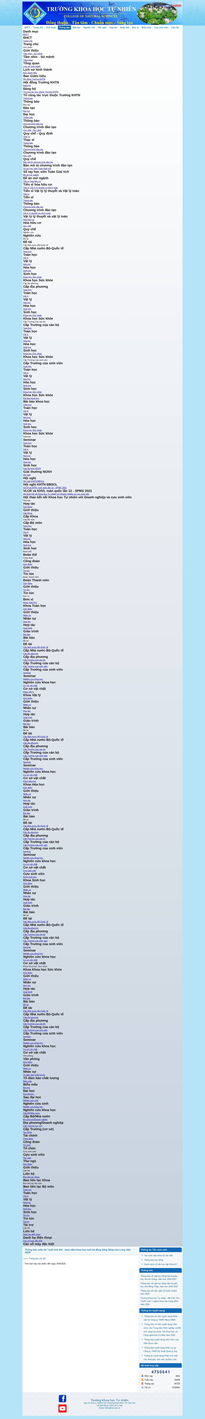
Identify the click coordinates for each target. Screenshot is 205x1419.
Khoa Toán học (30, 602)
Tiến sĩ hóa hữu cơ (32, 181)
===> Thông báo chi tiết (34, 1258)
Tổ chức (27, 1145)
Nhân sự (27, 979)
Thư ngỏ (27, 1158)
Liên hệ (175, 27)
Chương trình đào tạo (33, 124)
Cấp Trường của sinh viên (35, 666)
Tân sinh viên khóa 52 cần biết (158, 1255)
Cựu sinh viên (161, 27)
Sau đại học (28, 1094)
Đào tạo (76, 27)
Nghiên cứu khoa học (33, 679)
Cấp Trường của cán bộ (34, 660)
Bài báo (26, 998)
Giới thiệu (27, 973)
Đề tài (26, 1004)
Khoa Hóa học (29, 781)
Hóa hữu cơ (28, 219)
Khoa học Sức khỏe (32, 277)
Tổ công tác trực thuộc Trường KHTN (40, 92)
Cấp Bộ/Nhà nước (31, 1113)
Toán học (27, 251)
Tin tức (26, 570)
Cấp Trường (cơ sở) (32, 1126)
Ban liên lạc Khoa (31, 1177)
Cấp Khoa (27, 513)
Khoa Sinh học (30, 877)
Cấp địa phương (30, 653)
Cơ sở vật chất (30, 1049)
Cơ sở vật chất (30, 685)
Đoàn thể (124, 27)
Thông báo (64, 27)
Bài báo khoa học (31, 398)
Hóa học (27, 264)
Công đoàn (28, 1139)
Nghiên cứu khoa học (33, 1043)
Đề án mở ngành (31, 175)
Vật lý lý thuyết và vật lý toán (36, 213)
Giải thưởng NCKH (32, 468)
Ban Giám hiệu (30, 73)
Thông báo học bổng (153, 1260)
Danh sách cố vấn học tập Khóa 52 (160, 1264)
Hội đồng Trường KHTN (34, 79)
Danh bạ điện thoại (31, 1234)
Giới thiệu (51, 27)
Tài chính (27, 1132)
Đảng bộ (27, 85)
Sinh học (27, 271)
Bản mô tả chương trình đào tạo (38, 162)
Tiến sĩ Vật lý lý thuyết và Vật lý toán (40, 188)
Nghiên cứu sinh (30, 1100)
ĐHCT (27, 27)
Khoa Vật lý (28, 692)
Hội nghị (102, 27)
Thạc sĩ (26, 136)
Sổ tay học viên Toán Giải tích (37, 168)
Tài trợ (26, 1222)
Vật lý (26, 258)
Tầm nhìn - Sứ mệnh (32, 53)
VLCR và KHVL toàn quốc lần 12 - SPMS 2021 (45, 488)
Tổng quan (28, 60)
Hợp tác (113, 27)
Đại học (26, 111)
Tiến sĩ (26, 194)
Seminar (27, 673)
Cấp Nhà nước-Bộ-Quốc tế (35, 647)
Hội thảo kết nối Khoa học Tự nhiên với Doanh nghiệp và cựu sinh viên (56, 494)
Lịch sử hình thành (32, 66)
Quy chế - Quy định (32, 130)
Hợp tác (27, 985)
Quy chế (27, 156)
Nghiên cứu (89, 27)
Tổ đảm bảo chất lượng (34, 1075)
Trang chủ (38, 27)
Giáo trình (27, 628)
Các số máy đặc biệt (32, 1241)
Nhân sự (27, 615)
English (176, 5)
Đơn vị (135, 27)
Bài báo (26, 634)
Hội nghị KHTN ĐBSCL (33, 481)
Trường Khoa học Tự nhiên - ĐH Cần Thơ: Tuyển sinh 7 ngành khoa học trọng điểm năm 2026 (160, 1301)
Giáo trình (27, 992)
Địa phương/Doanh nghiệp (35, 1119)
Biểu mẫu (146, 27)
